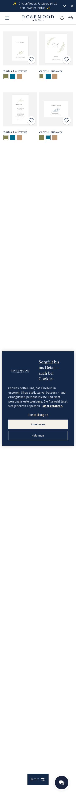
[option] (5, 76)
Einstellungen (38, 415)
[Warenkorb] (70, 18)
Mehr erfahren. (52, 406)
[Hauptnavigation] (7, 18)
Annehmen (38, 424)
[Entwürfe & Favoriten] (62, 18)
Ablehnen (38, 435)
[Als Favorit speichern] (31, 59)
